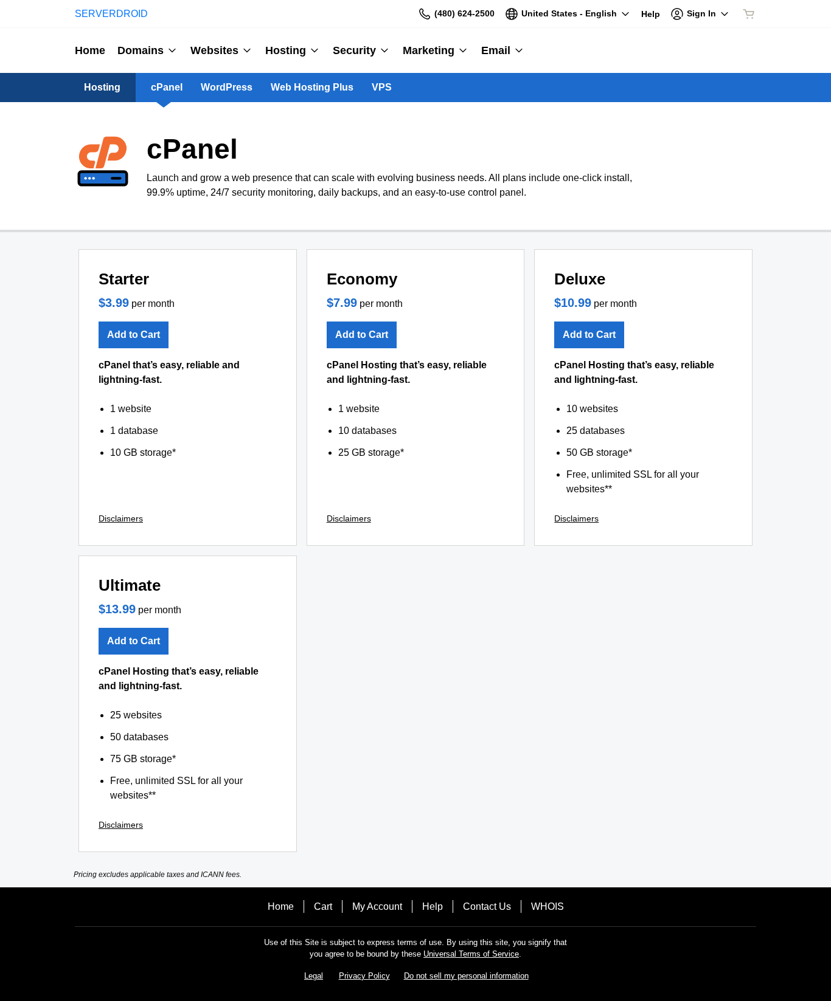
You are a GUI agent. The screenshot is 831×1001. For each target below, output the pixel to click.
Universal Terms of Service (471, 953)
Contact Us (487, 906)
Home (281, 906)
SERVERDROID (111, 14)
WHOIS (547, 906)
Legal (313, 975)
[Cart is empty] (748, 14)
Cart (323, 906)
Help (432, 906)
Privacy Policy (364, 975)
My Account (377, 906)
